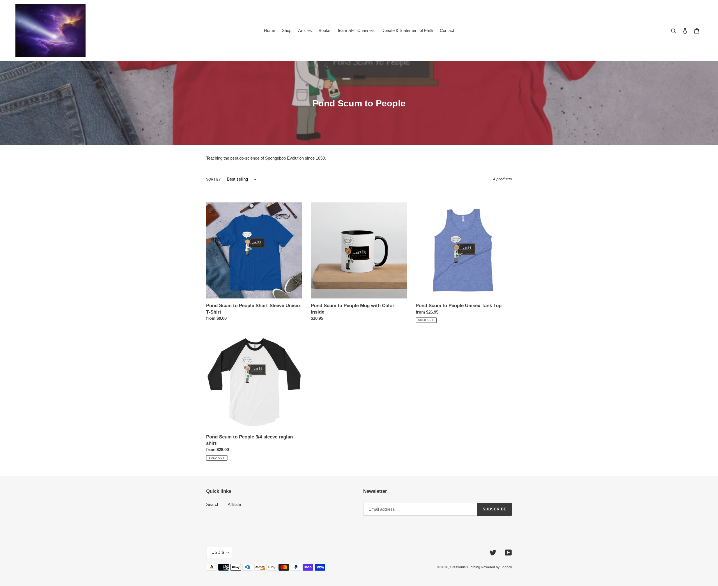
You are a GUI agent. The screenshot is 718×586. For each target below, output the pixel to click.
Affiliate (234, 504)
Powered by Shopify (496, 567)
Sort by (213, 179)
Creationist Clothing (465, 567)
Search (212, 504)
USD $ (217, 552)
